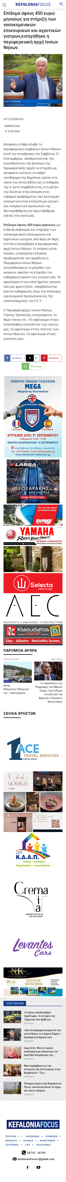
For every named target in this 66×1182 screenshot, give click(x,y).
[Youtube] (38, 1168)
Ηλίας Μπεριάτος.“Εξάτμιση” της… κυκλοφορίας (16, 689)
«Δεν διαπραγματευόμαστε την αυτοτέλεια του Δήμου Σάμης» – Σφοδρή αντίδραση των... (43, 1034)
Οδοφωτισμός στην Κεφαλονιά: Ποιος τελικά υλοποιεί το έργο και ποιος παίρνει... (43, 1087)
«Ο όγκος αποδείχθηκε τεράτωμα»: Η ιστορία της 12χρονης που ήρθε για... (39, 1016)
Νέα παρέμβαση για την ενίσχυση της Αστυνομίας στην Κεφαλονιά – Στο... (42, 1069)
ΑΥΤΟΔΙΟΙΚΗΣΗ (13, 119)
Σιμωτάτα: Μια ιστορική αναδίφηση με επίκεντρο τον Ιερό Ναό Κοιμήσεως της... (41, 1051)
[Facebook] (27, 1168)
